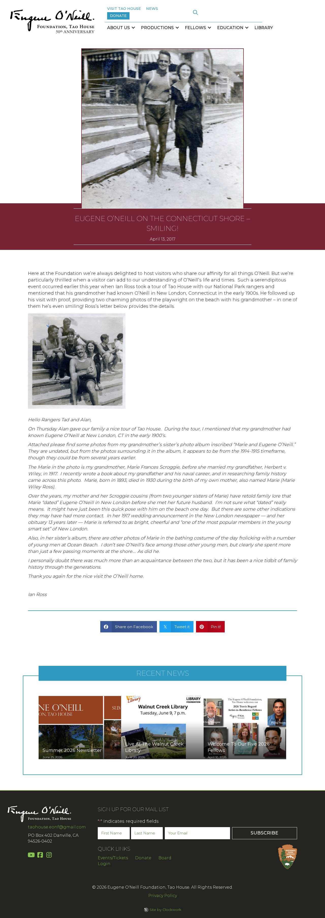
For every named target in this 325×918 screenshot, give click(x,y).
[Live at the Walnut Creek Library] (162, 727)
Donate (143, 857)
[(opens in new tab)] (287, 856)
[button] (195, 12)
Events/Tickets (113, 857)
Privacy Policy (162, 895)
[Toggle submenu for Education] (247, 28)
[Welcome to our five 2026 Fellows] (245, 727)
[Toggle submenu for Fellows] (209, 28)
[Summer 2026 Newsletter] (80, 727)
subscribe (264, 833)
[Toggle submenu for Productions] (177, 28)
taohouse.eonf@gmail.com (57, 827)
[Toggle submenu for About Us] (133, 28)
